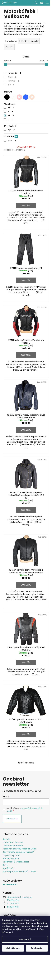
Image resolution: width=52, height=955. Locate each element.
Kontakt (6, 839)
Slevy (5, 865)
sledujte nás (13, 906)
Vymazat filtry (24, 147)
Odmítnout (13, 948)
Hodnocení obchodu (13, 842)
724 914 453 (13, 900)
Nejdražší (34, 41)
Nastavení (25, 939)
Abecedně (9, 47)
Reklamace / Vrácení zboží (16, 861)
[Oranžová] (32, 97)
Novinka (13, 80)
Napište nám (9, 868)
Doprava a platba (11, 855)
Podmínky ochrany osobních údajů (19, 848)
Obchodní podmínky (13, 845)
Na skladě (14, 73)
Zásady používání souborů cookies (19, 871)
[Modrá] (25, 97)
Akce (12, 77)
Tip (11, 84)
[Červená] (19, 97)
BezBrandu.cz (10, 885)
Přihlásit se (12, 818)
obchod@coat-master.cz (19, 897)
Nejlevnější (23, 41)
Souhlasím (37, 948)
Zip (11, 129)
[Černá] (7, 97)
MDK (12, 140)
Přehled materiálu (11, 858)
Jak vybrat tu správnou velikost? (18, 852)
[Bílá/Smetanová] (13, 97)
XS (11, 107)
